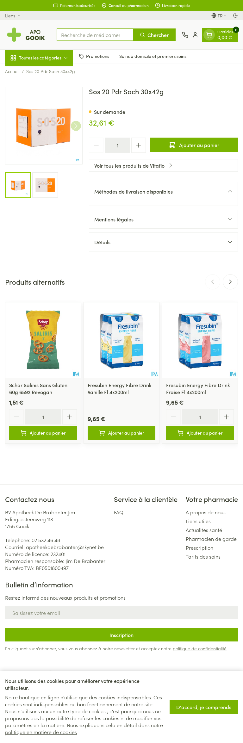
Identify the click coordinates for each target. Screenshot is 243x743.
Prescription (199, 547)
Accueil (12, 71)
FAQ (118, 512)
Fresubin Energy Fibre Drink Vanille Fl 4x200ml (120, 388)
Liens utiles (198, 520)
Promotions (97, 56)
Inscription (121, 634)
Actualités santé (204, 529)
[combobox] (95, 34)
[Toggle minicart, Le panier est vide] (209, 34)
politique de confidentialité (200, 648)
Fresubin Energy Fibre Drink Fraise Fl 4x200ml (198, 388)
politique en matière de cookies (41, 731)
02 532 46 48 (46, 539)
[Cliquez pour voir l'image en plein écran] (43, 125)
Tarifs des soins (203, 556)
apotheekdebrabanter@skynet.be (65, 546)
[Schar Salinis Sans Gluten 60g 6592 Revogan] (43, 340)
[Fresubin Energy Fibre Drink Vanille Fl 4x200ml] (121, 340)
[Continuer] (76, 126)
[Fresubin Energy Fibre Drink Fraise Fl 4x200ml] (200, 340)
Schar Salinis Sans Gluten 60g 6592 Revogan (38, 388)
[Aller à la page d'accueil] (27, 34)
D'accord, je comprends (203, 706)
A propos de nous (206, 512)
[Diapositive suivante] (230, 281)
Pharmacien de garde (211, 538)
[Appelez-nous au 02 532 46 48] (185, 35)
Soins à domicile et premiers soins (152, 56)
